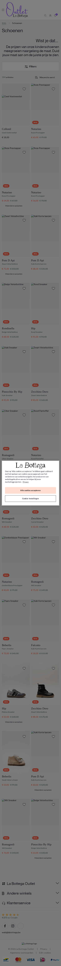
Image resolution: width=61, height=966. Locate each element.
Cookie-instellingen (30, 498)
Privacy (26, 482)
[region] (31, 483)
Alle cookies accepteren (30, 490)
